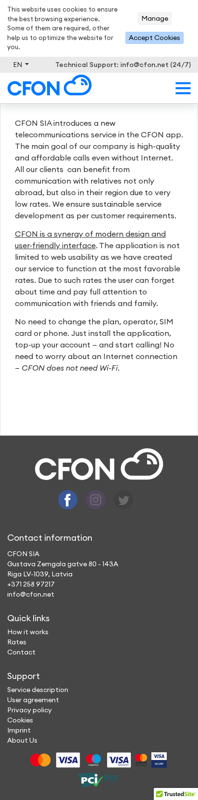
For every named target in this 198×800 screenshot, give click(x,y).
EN (18, 64)
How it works (28, 631)
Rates (16, 642)
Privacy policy (29, 710)
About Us (22, 740)
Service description (37, 689)
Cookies (20, 720)
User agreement (33, 699)
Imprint (19, 730)
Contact (21, 652)
